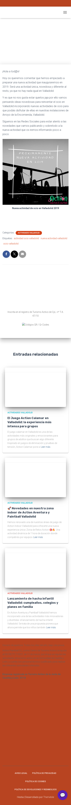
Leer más (45, 447)
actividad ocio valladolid (26, 238)
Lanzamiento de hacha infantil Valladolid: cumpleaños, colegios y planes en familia (32, 603)
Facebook (32, 3)
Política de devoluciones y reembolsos (36, 789)
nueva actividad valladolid (54, 238)
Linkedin (43, 3)
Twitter (35, 3)
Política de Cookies (35, 781)
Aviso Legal (21, 773)
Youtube (39, 3)
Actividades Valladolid (29, 233)
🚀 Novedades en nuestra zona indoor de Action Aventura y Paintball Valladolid (30, 512)
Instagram (28, 3)
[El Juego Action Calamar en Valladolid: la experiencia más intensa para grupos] (34, 387)
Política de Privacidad (44, 773)
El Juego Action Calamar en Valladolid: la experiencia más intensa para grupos (29, 422)
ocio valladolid (10, 243)
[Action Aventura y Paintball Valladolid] (31, 12)
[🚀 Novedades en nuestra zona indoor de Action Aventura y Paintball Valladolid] (34, 477)
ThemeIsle (48, 797)
